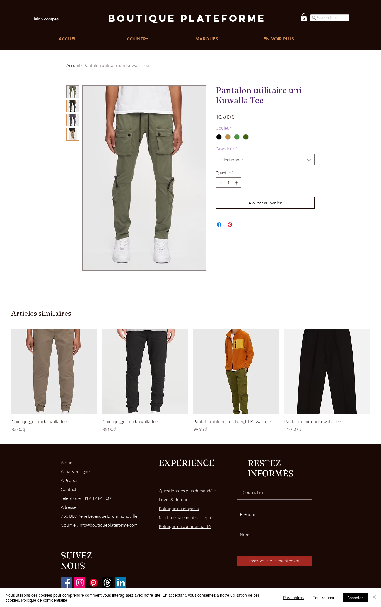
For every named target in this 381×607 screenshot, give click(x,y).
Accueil (73, 65)
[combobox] (265, 159)
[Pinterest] (93, 582)
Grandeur (226, 148)
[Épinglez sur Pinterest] (229, 224)
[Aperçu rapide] (54, 371)
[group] (190, 383)
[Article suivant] (377, 371)
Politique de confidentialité (44, 600)
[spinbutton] (228, 182)
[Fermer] (374, 597)
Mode (186, 517)
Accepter (355, 597)
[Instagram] (79, 582)
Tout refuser (323, 597)
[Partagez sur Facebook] (219, 224)
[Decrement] (219, 182)
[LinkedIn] (120, 582)
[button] (303, 17)
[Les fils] (107, 582)
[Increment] (236, 182)
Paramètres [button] (293, 597)
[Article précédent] (3, 371)
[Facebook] (66, 582)
